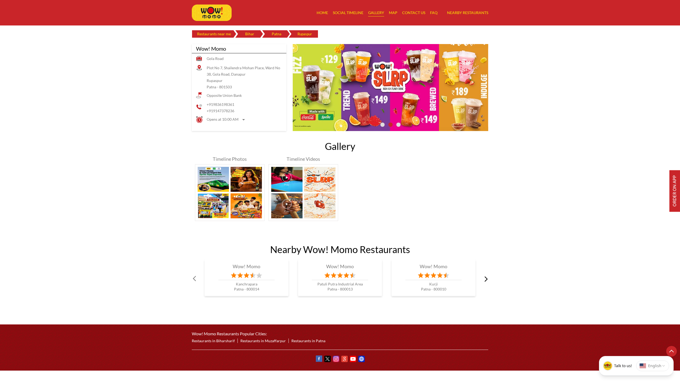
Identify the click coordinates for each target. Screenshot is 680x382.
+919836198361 (220, 104)
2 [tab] (390, 125)
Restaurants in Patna (308, 340)
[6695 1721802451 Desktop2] (674, 191)
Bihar (249, 34)
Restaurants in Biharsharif (213, 340)
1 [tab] (382, 125)
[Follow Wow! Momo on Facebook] (318, 359)
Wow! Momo (247, 266)
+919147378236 (220, 110)
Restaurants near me (214, 34)
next (485, 279)
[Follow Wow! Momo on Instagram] (336, 359)
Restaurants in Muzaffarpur (263, 340)
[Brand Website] (361, 359)
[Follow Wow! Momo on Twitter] (327, 359)
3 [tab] (398, 125)
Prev (195, 279)
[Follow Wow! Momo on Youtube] (352, 359)
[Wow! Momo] (212, 13)
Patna (276, 34)
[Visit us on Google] (344, 359)
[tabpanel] (390, 87)
